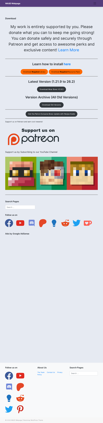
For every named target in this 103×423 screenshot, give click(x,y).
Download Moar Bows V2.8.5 (51, 89)
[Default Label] (20, 223)
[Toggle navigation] (95, 3)
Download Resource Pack (65, 72)
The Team (41, 372)
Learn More (68, 50)
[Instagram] (9, 387)
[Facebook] (9, 223)
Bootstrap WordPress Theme (33, 420)
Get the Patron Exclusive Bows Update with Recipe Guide (51, 114)
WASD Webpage (12, 3)
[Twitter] (20, 376)
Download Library (34, 72)
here (67, 64)
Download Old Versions (51, 105)
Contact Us (51, 372)
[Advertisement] (51, 256)
